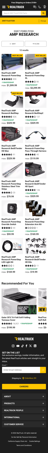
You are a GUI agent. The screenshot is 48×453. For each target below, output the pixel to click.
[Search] (43, 13)
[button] (24, 396)
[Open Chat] (34, 7)
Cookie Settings (34, 441)
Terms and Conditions (24, 445)
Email (4, 365)
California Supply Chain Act (17, 441)
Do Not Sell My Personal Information (24, 437)
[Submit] (43, 370)
